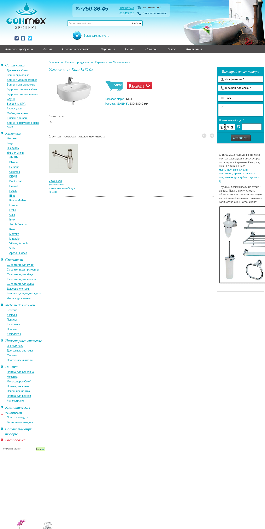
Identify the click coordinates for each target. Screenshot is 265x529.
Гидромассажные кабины (22, 89)
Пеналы (12, 319)
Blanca (13, 162)
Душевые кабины (17, 70)
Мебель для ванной (20, 304)
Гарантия (108, 49)
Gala (12, 214)
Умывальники (121, 62)
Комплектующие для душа (24, 293)
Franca (13, 205)
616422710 (126, 13)
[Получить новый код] (238, 126)
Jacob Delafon (17, 224)
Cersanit (14, 167)
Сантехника (15, 64)
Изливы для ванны (18, 298)
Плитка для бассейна (20, 371)
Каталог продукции (19, 49)
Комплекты (14, 334)
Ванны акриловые (18, 75)
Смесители (14, 259)
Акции (47, 49)
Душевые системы (18, 288)
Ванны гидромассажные (22, 79)
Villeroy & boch (18, 243)
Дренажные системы (20, 350)
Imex (12, 219)
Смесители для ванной (21, 279)
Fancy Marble (17, 200)
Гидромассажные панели (22, 94)
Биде (10, 143)
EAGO (13, 190)
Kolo (12, 229)
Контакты (194, 49)
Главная (54, 62)
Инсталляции (15, 345)
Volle (12, 248)
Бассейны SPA (16, 103)
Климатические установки (17, 410)
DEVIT (13, 176)
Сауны (11, 98)
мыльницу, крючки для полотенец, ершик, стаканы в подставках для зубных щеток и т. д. (240, 175)
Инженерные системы (23, 340)
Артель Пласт (18, 253)
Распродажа (15, 439)
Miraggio (14, 238)
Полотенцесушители (20, 360)
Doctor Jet (15, 181)
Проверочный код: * (231, 120)
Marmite (14, 233)
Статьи (151, 49)
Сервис (130, 49)
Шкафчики (13, 324)
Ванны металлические (21, 84)
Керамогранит (15, 400)
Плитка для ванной (19, 395)
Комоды (12, 314)
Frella (12, 210)
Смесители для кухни (20, 264)
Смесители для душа (20, 283)
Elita (12, 195)
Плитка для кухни (18, 386)
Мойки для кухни (17, 113)
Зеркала (12, 310)
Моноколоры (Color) (19, 381)
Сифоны (12, 355)
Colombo (14, 171)
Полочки (12, 329)
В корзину (139, 85)
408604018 (126, 7)
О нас (172, 49)
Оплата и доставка (76, 49)
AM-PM (13, 157)
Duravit (13, 186)
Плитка (11, 366)
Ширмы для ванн (17, 118)
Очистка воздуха (17, 417)
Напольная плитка (18, 391)
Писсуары (13, 147)
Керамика (101, 62)
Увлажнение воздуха (20, 422)
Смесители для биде (20, 274)
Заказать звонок (155, 13)
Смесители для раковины (23, 269)
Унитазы (12, 138)
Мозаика (12, 376)
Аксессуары (14, 108)
